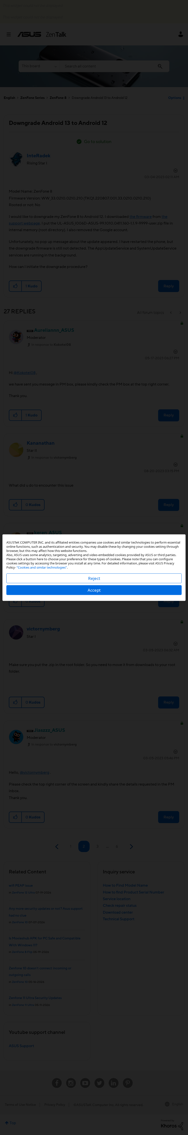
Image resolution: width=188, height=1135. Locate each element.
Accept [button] (94, 590)
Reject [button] (94, 578)
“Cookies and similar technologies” (42, 567)
